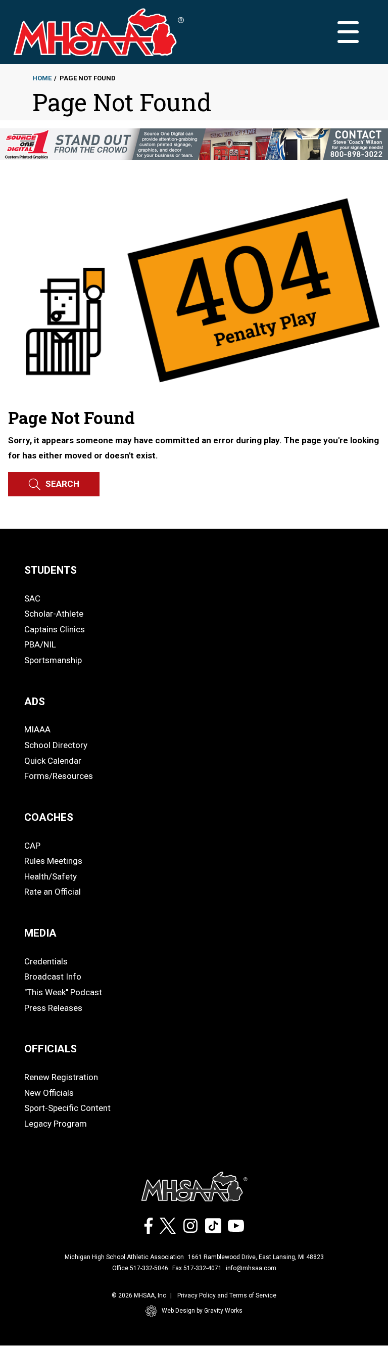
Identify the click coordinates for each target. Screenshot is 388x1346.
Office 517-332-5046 (140, 1268)
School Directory (55, 745)
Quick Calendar (52, 761)
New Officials (49, 1093)
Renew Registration (61, 1077)
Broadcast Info (52, 976)
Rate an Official (52, 892)
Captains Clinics (54, 629)
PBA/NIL (40, 644)
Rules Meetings (53, 861)
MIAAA (37, 729)
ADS (34, 701)
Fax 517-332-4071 (197, 1268)
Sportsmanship (53, 660)
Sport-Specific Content (67, 1108)
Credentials (46, 961)
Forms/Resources (58, 776)
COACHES (48, 817)
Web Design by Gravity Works (202, 1310)
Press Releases (53, 1008)
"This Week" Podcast (63, 992)
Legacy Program (55, 1124)
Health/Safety (50, 876)
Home (42, 78)
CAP (32, 846)
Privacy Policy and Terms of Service (226, 1295)
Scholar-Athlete (53, 614)
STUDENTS (50, 570)
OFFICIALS (50, 1049)
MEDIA (40, 933)
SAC (32, 598)
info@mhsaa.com (251, 1268)
